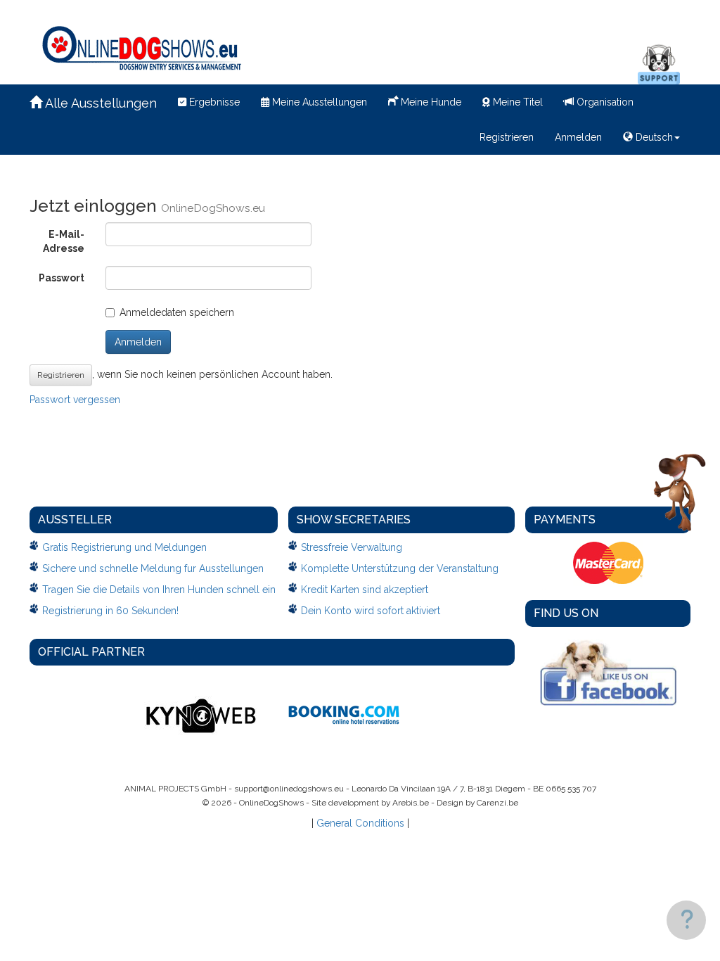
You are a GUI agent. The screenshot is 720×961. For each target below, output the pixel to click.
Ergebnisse (213, 102)
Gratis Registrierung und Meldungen (124, 547)
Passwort (61, 278)
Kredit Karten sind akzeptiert (364, 589)
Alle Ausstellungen (99, 103)
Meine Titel (516, 102)
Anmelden (578, 137)
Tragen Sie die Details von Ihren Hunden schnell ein (159, 589)
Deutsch (653, 137)
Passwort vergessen (75, 399)
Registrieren (507, 137)
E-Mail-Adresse (63, 241)
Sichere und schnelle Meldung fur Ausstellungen (153, 568)
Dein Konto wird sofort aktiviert (370, 610)
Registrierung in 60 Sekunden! (110, 610)
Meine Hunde (429, 102)
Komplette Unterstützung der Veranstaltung (400, 568)
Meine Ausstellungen (318, 102)
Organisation (604, 102)
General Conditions (360, 823)
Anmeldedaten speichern (177, 312)
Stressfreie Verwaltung (351, 547)
